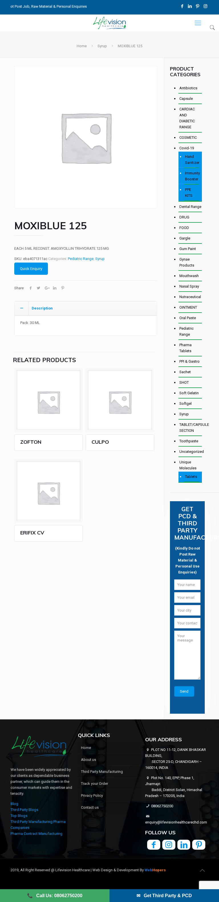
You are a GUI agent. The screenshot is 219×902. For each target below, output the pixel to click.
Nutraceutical (190, 297)
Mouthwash (189, 276)
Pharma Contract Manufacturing (36, 833)
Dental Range (190, 207)
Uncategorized (190, 451)
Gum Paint (187, 249)
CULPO (100, 442)
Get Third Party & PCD (164, 895)
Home (82, 46)
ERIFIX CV (32, 532)
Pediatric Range (81, 259)
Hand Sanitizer (192, 159)
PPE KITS (188, 192)
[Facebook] (182, 6)
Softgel (185, 403)
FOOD (184, 228)
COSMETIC (188, 137)
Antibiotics (188, 88)
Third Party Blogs (24, 810)
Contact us (90, 807)
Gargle (184, 238)
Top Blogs (19, 816)
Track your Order (94, 783)
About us (88, 759)
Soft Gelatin (189, 393)
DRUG (184, 217)
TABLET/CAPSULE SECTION (190, 427)
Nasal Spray (189, 286)
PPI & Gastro (189, 361)
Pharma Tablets (185, 348)
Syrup (102, 46)
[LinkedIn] (190, 6)
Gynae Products (186, 262)
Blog (14, 804)
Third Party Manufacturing (102, 771)
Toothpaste (188, 441)
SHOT (184, 382)
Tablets (191, 476)
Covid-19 (186, 148)
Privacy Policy (92, 795)
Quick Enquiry (31, 269)
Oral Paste (187, 318)
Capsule (186, 98)
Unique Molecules (187, 465)
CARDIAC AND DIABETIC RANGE (187, 118)
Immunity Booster (192, 176)
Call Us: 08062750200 (54, 895)
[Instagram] (205, 6)
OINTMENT (188, 307)
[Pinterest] (198, 6)
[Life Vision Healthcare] (109, 23)
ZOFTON (30, 442)
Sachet (185, 372)
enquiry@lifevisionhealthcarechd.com (176, 822)
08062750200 (162, 806)
